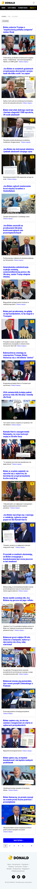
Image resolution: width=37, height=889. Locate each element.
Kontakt (9, 869)
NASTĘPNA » (18, 840)
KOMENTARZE (23, 8)
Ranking (11, 866)
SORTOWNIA (12, 8)
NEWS (3, 8)
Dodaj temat (17, 869)
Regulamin (25, 869)
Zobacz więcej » (24, 61)
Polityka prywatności (18, 871)
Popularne (25, 864)
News (9, 864)
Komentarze (16, 864)
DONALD (4, 16)
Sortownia (18, 866)
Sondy (25, 866)
